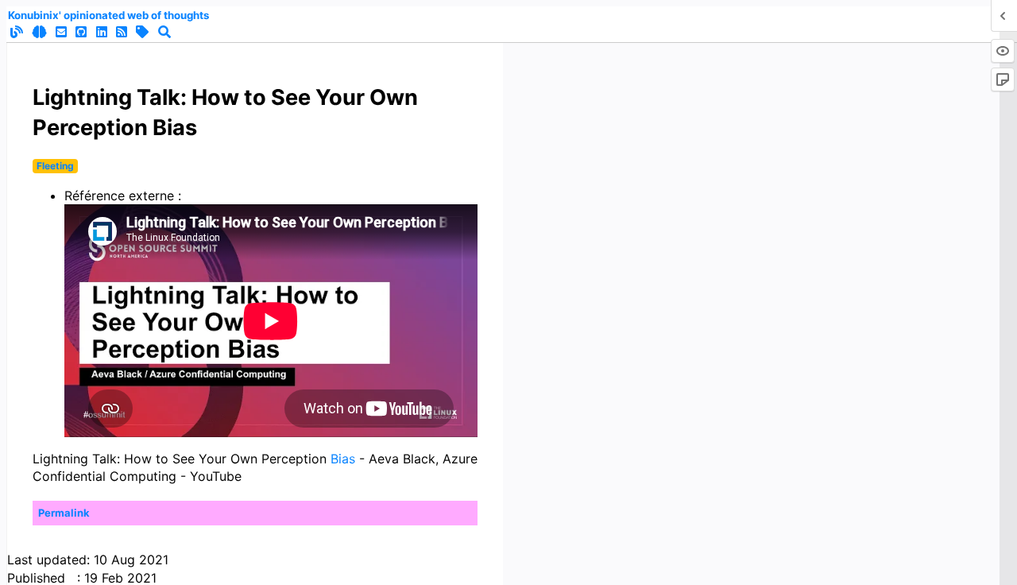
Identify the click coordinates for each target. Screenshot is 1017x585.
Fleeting (55, 166)
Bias (343, 459)
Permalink (64, 512)
